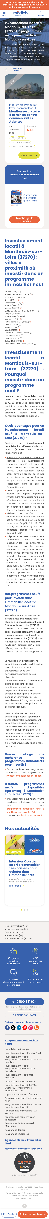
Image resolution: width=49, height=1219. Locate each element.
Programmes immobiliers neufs (21, 1042)
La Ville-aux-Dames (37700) (17, 332)
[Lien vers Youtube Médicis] (24, 1027)
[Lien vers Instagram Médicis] (30, 1027)
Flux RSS (30, 1198)
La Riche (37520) (12, 338)
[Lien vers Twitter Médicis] (13, 1027)
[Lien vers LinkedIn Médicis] (19, 1027)
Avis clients (20, 1198)
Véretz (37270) (11, 330)
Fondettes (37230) (13, 302)
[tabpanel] (24, 870)
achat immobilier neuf (30, 815)
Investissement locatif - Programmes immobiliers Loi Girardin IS (20, 1069)
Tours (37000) (11, 291)
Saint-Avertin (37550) (14, 316)
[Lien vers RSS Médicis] (36, 1027)
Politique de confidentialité (33, 1193)
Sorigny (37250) (12, 305)
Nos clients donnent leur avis (23, 1148)
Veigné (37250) (12, 313)
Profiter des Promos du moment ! (24, 7)
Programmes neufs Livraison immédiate (20, 1118)
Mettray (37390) (12, 308)
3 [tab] (27, 910)
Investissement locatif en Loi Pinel (23, 1053)
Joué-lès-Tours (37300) (15, 297)
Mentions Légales (13, 1193)
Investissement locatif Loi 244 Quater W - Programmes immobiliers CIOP (21, 1088)
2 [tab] (24, 910)
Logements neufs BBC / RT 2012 (21, 1094)
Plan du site (33, 1196)
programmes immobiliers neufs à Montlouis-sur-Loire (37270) (25, 810)
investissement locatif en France (24, 775)
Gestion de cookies (19, 1196)
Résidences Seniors (15, 1130)
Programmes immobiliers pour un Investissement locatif (23, 1106)
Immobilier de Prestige (17, 1049)
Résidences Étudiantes (17, 1134)
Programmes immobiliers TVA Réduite (21, 1112)
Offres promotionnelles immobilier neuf (23, 1099)
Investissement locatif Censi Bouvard (20, 1076)
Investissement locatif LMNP (20, 1081)
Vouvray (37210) (12, 319)
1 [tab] (21, 910)
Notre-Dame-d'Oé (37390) (17, 322)
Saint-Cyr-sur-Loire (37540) (17, 294)
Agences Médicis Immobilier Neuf (23, 1141)
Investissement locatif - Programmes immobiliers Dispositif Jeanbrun (23, 1060)
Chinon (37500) (12, 324)
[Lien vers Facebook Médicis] (7, 1027)
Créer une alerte (16, 69)
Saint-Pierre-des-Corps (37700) (19, 343)
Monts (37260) (11, 327)
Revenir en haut (24, 1206)
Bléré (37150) (10, 300)
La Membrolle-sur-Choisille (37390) (20, 311)
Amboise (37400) (12, 335)
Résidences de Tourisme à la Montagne (20, 1124)
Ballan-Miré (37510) (13, 341)
